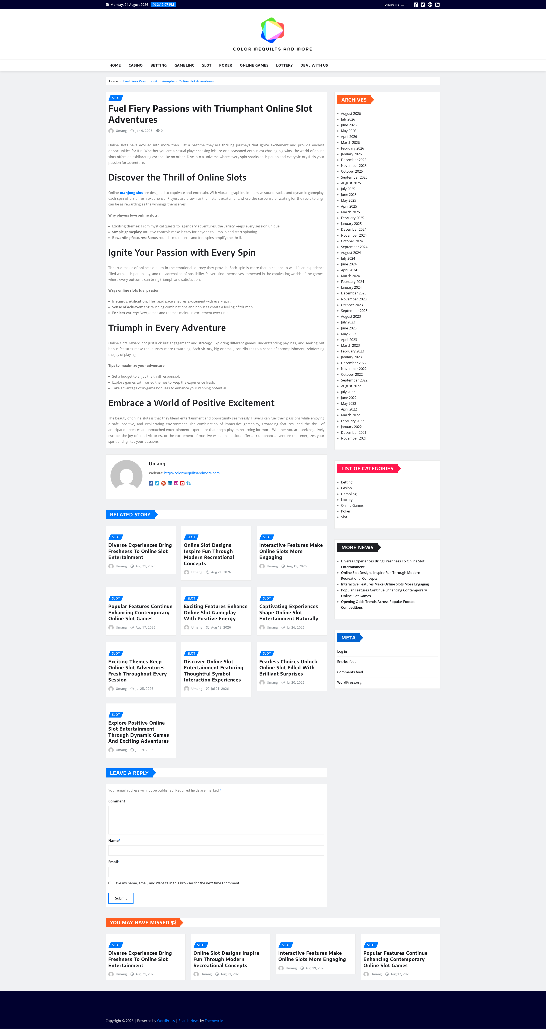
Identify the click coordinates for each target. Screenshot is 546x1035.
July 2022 (348, 392)
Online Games (254, 65)
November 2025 (354, 165)
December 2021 (353, 432)
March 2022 (350, 415)
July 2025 (348, 188)
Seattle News (189, 1020)
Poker (225, 65)
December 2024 (353, 229)
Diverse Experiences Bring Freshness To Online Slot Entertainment (140, 551)
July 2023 (348, 322)
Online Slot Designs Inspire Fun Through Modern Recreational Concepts (209, 554)
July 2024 (348, 258)
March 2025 (350, 212)
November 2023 (354, 299)
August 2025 (351, 183)
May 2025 (348, 200)
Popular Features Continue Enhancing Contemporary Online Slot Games (140, 612)
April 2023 (349, 339)
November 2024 (354, 235)
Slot (207, 65)
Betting (159, 65)
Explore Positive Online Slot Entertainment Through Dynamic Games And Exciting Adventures (138, 732)
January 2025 (351, 223)
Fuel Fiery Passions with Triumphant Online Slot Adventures (168, 81)
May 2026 (348, 130)
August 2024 (351, 252)
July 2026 (348, 119)
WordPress (166, 1020)
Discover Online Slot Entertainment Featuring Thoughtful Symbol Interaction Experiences (214, 670)
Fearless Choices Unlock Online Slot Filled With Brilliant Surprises (288, 667)
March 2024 (350, 276)
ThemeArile (214, 1020)
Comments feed (350, 672)
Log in (342, 651)
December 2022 (353, 363)
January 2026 (351, 154)
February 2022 (352, 421)
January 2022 (351, 426)
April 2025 (349, 206)
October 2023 (352, 305)
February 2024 (352, 281)
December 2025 (353, 159)
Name (114, 840)
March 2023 (350, 345)
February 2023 (352, 351)
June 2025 (349, 194)
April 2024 (349, 270)
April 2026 (349, 136)
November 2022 (354, 368)
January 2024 (351, 287)
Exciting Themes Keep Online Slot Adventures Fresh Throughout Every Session (137, 670)
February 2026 (352, 148)
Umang (121, 130)
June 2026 (349, 125)
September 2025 (354, 177)
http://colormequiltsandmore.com (192, 473)
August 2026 (351, 113)
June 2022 (349, 397)
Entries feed (347, 661)
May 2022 (348, 403)
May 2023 (348, 334)
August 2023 (351, 316)
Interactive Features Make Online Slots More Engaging (291, 551)
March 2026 (350, 142)
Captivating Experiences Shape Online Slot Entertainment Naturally (288, 612)
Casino (136, 65)
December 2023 (353, 293)
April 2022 (349, 409)
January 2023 (351, 357)
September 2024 (354, 247)
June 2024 (349, 264)
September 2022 (354, 380)
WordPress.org (349, 682)
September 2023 (354, 310)
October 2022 (352, 374)
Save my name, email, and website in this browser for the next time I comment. (177, 883)
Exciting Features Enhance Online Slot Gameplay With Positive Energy (216, 612)
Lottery (284, 65)
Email (114, 861)
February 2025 (352, 217)
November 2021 (354, 438)
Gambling (184, 65)
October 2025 (352, 171)
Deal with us (314, 65)
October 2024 (352, 241)
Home (115, 65)
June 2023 (349, 328)
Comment (116, 801)
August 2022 (351, 386)
